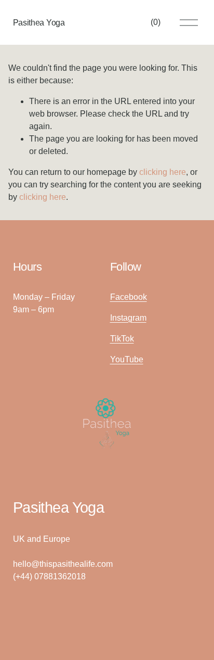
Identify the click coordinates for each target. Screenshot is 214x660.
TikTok (122, 338)
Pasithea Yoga (39, 22)
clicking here (162, 172)
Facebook (128, 297)
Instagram (128, 317)
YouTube (126, 359)
